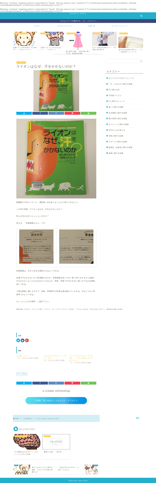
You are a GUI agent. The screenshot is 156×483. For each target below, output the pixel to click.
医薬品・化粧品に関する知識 (120, 147)
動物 (25, 374)
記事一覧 (91, 26)
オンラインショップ (119, 26)
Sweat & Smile (78, 13)
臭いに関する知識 (116, 107)
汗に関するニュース (117, 101)
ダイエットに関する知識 (119, 124)
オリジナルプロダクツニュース (121, 78)
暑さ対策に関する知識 (118, 118)
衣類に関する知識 (116, 136)
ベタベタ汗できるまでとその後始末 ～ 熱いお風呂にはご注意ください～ (81, 358)
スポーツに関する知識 (118, 142)
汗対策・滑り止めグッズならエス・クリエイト (56, 400)
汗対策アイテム (115, 95)
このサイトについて (64, 26)
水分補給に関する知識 (118, 113)
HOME (36, 26)
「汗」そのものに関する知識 (120, 84)
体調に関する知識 (116, 153)
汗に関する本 (21, 62)
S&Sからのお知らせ (117, 130)
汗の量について (22, 356)
